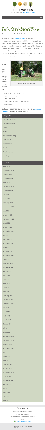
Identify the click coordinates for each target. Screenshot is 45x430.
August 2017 (7, 271)
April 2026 (6, 166)
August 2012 (7, 384)
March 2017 (7, 288)
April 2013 (6, 360)
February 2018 (8, 263)
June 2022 (6, 223)
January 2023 (7, 215)
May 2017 (6, 279)
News (5, 128)
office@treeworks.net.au (24, 412)
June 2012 (6, 393)
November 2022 (8, 219)
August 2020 (7, 239)
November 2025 (8, 171)
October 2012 (7, 376)
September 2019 (8, 243)
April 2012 (6, 401)
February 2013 (8, 364)
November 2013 (8, 340)
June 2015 (6, 312)
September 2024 (8, 191)
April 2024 (6, 199)
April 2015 (6, 316)
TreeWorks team (8, 152)
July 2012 (6, 389)
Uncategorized (8, 156)
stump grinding (20, 38)
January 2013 (7, 368)
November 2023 (8, 207)
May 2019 (6, 247)
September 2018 (8, 255)
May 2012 (6, 397)
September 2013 (8, 348)
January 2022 (7, 227)
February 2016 (8, 296)
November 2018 (8, 251)
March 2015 (7, 320)
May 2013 (6, 356)
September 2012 (8, 380)
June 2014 (6, 332)
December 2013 (8, 336)
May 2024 (6, 195)
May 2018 (6, 259)
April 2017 (6, 284)
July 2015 (6, 308)
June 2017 (6, 276)
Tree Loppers (7, 144)
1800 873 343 (29, 12)
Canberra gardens (9, 120)
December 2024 (8, 187)
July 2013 (6, 352)
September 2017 (8, 267)
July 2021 (6, 235)
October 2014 (7, 324)
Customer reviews (9, 124)
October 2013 (7, 344)
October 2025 (7, 175)
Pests (5, 132)
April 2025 (6, 183)
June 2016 (6, 292)
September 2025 (8, 179)
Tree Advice (7, 140)
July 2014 (6, 328)
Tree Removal (7, 148)
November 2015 (8, 304)
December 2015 (8, 300)
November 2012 (8, 372)
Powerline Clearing (9, 136)
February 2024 (8, 203)
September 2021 (8, 231)
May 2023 (6, 211)
